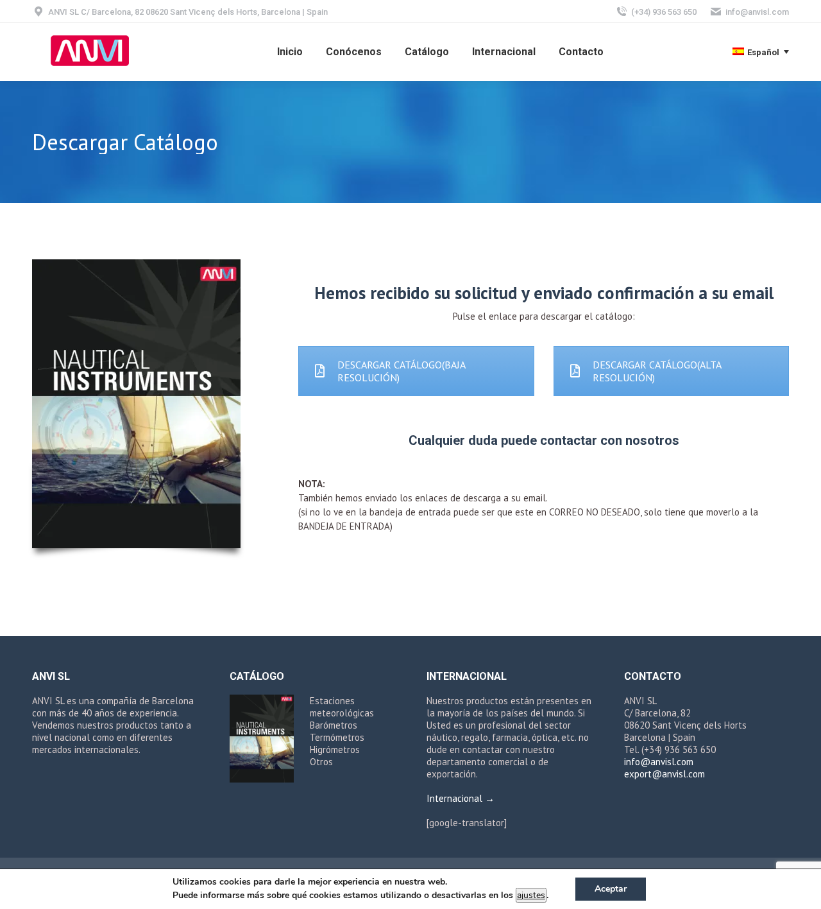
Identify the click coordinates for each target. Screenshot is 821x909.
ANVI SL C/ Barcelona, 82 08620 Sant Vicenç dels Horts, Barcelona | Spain (188, 12)
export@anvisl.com (664, 774)
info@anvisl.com (757, 12)
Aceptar (611, 889)
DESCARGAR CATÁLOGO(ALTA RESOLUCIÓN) (657, 371)
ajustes (531, 895)
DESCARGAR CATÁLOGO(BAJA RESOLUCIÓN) (401, 371)
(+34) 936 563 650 (664, 12)
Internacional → (461, 798)
